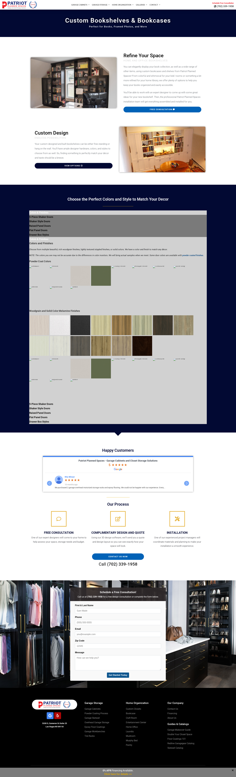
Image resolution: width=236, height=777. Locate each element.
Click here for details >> (118, 774)
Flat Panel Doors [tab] (38, 230)
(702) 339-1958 (122, 564)
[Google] (50, 715)
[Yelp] (57, 715)
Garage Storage (99, 5)
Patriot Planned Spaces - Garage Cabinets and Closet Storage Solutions (118, 460)
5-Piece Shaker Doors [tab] (41, 217)
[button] (232, 770)
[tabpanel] (118, 320)
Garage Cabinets (79, 5)
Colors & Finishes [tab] (38, 212)
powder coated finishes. (193, 255)
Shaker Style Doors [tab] (39, 221)
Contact (154, 5)
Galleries (140, 5)
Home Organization (121, 5)
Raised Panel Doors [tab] (40, 225)
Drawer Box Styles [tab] (39, 234)
